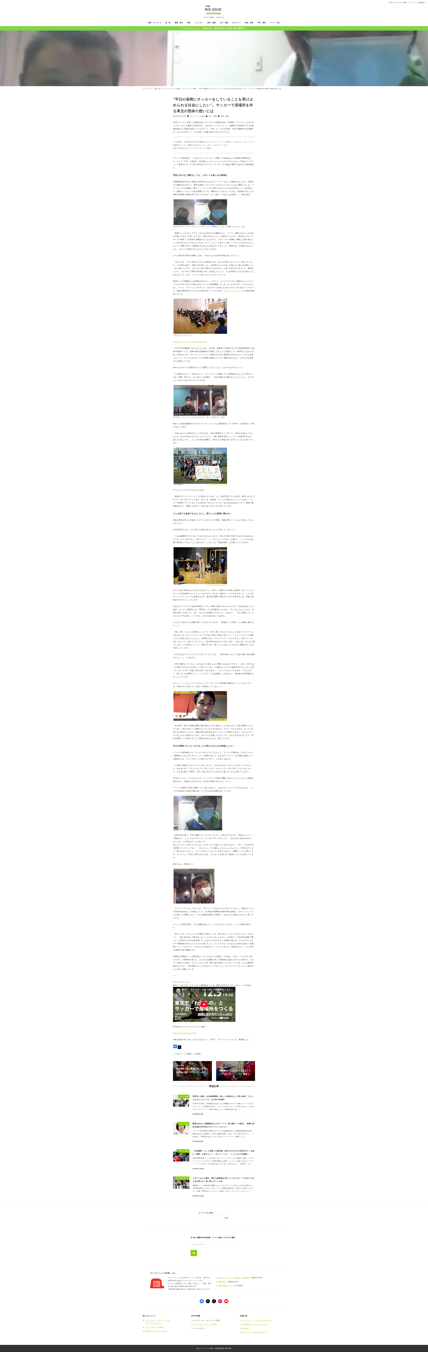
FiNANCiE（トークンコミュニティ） (256, 1324)
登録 (193, 1253)
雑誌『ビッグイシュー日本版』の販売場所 (233, 1277)
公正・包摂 (213, 116)
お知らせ (392, 2)
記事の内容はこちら (225, 1285)
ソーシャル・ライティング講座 (205, 1324)
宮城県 (188, 1054)
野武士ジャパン (179, 683)
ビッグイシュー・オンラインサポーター (257, 1320)
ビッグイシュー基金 (197, 116)
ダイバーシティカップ (233, 290)
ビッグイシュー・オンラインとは (157, 1320)
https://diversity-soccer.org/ (184, 1033)
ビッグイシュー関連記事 (416, 2)
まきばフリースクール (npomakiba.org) (190, 341)
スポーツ (178, 1054)
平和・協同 (225, 116)
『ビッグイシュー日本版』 (155, 1327)
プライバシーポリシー (154, 1323)
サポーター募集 (401, 2)
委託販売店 (222, 1281)
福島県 (198, 1054)
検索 (226, 1218)
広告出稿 (245, 1328)
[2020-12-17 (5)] (200, 212)
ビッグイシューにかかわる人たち (254, 1332)
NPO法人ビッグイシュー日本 (156, 1331)
